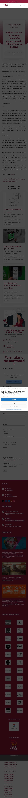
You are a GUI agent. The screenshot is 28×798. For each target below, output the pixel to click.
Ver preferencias (14, 406)
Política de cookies (9, 409)
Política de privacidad (17, 409)
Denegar (14, 403)
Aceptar (14, 399)
